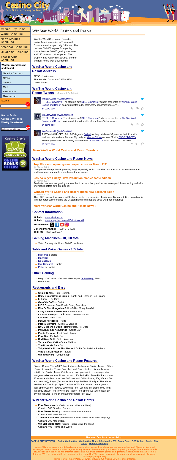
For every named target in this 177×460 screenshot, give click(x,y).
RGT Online (138, 441)
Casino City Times (88, 441)
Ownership (9, 96)
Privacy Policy (74, 459)
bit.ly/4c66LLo (96, 140)
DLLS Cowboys (54, 102)
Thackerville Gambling (9, 58)
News (6, 78)
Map (5, 87)
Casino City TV (108, 441)
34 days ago (48, 108)
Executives (10, 91)
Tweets (7, 82)
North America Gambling (10, 41)
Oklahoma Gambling (15, 52)
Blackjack (43, 257)
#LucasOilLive (94, 137)
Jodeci (87, 134)
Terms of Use (60, 459)
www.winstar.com (54, 217)
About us (90, 437)
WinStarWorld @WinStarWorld (57, 98)
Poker (41, 267)
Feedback (102, 437)
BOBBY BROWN (127, 137)
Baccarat (43, 254)
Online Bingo (87, 278)
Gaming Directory (98, 443)
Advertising (115, 437)
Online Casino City (67, 441)
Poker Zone (124, 441)
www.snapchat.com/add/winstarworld (64, 220)
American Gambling (14, 47)
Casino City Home (13, 29)
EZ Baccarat (44, 260)
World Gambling (12, 34)
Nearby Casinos (13, 73)
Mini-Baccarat (45, 264)
